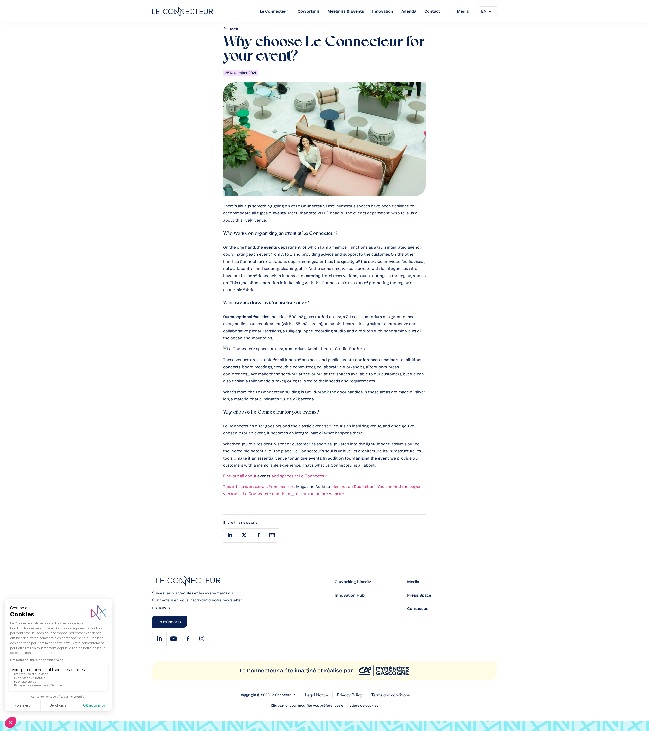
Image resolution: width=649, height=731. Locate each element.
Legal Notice (316, 695)
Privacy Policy (350, 695)
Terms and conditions (390, 695)
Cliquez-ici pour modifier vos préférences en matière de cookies (324, 705)
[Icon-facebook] (188, 639)
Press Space (419, 595)
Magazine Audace (313, 486)
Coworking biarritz (353, 581)
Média (413, 581)
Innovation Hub (350, 595)
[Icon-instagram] (202, 639)
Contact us (417, 608)
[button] (230, 535)
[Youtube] (173, 639)
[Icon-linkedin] (159, 639)
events (264, 475)
